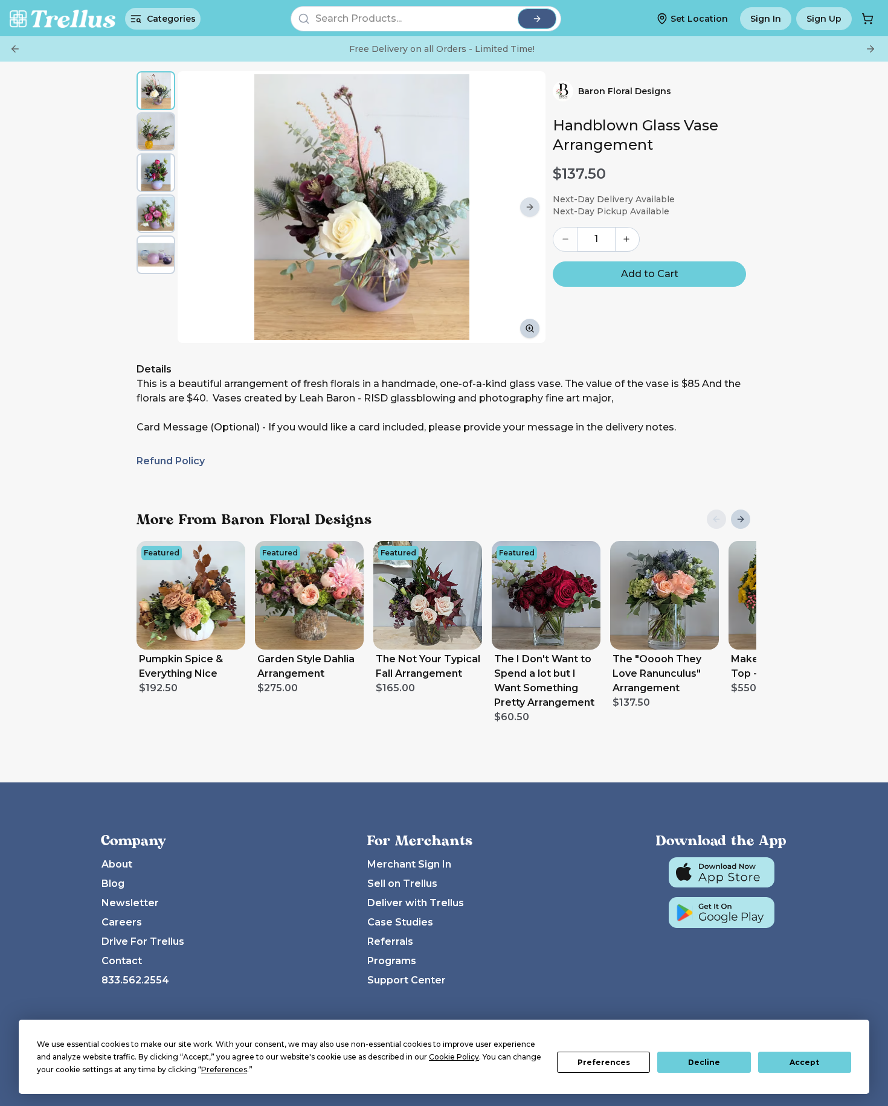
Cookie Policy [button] (454, 1056)
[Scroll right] (529, 207)
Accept (804, 1062)
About (116, 864)
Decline (704, 1062)
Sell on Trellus (402, 883)
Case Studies (400, 922)
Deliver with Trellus (415, 903)
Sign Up (823, 18)
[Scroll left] (193, 207)
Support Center (406, 980)
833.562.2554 (135, 980)
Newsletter (130, 903)
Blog (112, 883)
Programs (391, 961)
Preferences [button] (224, 1069)
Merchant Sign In (409, 864)
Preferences (604, 1062)
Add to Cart (649, 274)
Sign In (765, 18)
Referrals (390, 941)
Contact (121, 961)
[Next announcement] (870, 49)
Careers (121, 922)
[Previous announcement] (15, 49)
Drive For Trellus (142, 941)
